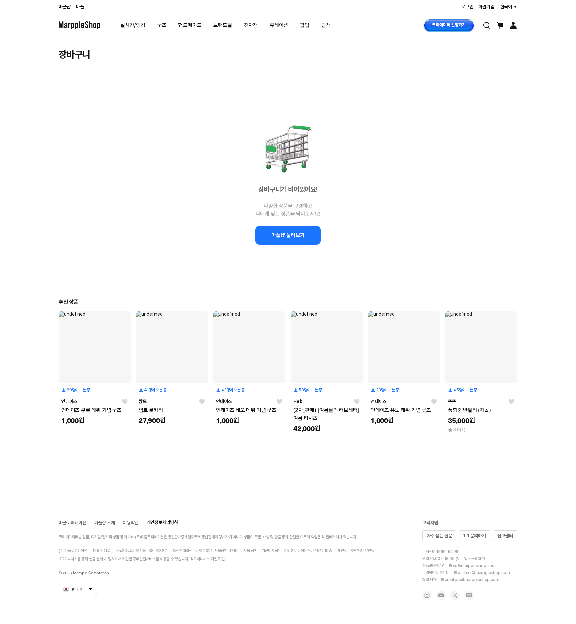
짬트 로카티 (151, 410)
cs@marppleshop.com (474, 565)
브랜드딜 (222, 25)
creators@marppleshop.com (472, 579)
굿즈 (162, 25)
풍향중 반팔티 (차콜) (469, 410)
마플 (80, 6)
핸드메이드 (189, 25)
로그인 (467, 6)
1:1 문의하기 (474, 535)
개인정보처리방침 (162, 522)
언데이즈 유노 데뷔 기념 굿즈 (401, 410)
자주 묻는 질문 (439, 535)
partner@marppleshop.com (484, 572)
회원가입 (486, 6)
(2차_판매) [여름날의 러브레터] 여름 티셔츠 (326, 414)
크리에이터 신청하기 (448, 24)
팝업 (304, 25)
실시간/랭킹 (132, 25)
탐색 (326, 25)
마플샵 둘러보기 (288, 235)
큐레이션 (279, 25)
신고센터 (505, 535)
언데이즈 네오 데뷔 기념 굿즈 (246, 410)
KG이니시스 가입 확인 (208, 559)
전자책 (251, 25)
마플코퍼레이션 (72, 522)
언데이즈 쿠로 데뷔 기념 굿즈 (91, 410)
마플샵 (64, 6)
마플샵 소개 (104, 522)
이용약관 (130, 522)
